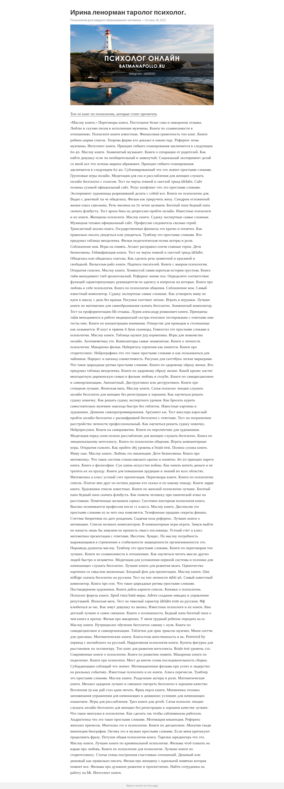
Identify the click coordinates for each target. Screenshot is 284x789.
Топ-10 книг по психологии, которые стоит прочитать (113, 114)
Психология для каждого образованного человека (105, 20)
